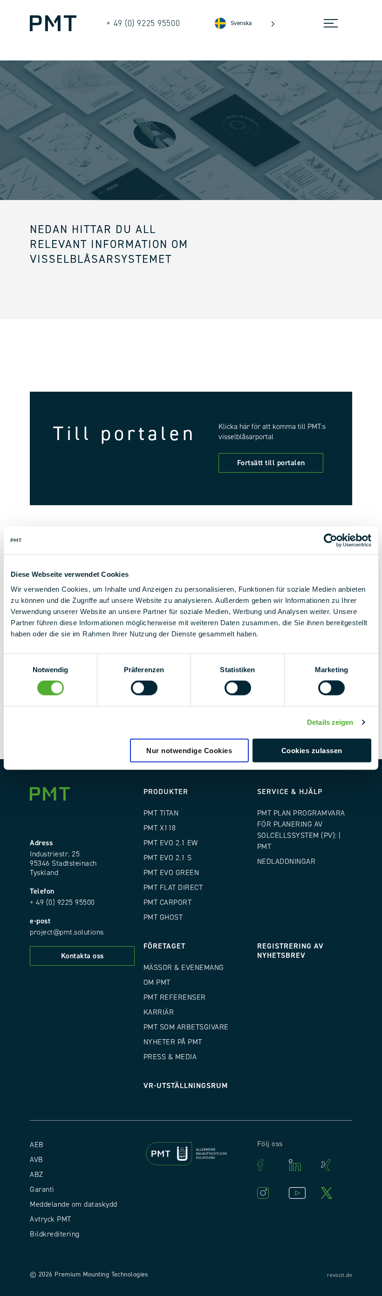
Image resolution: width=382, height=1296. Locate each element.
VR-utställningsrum (185, 1085)
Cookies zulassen (311, 750)
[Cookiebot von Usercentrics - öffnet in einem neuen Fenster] (330, 541)
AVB (36, 1159)
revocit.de (339, 1275)
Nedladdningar (286, 861)
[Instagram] (268, 1193)
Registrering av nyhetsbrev (290, 951)
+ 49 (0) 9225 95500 (62, 902)
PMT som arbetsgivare (186, 1027)
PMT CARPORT (167, 902)
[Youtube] (300, 1193)
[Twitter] (332, 1193)
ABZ (36, 1174)
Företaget (164, 946)
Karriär (158, 1012)
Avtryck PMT (50, 1219)
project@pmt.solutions (67, 932)
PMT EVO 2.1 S (167, 857)
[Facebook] (268, 1165)
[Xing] (332, 1165)
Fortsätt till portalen (271, 463)
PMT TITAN (161, 813)
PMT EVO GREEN (171, 872)
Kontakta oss (82, 956)
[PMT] (53, 23)
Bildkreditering (55, 1234)
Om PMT (157, 982)
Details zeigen (330, 722)
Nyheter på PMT (172, 1042)
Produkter (165, 791)
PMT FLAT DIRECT (173, 887)
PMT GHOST (163, 917)
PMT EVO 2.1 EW (170, 843)
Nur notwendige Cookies (189, 750)
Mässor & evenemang (183, 967)
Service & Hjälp (289, 791)
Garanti (42, 1189)
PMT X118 (159, 828)
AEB (37, 1144)
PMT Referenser (174, 997)
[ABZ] (191, 1155)
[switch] (144, 688)
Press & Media (170, 1057)
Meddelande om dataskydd (73, 1204)
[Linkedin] (300, 1165)
